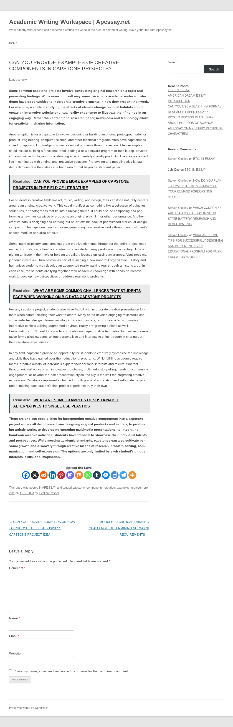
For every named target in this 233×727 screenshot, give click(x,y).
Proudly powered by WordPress (28, 708)
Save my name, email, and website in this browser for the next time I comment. (72, 671)
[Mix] (79, 475)
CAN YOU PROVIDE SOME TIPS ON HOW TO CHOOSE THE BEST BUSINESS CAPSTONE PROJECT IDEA (42, 528)
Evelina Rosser (49, 493)
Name (14, 618)
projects (136, 487)
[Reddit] (44, 475)
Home (13, 43)
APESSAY (49, 487)
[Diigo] (115, 475)
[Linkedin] (52, 475)
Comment (17, 568)
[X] (35, 475)
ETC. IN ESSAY (179, 90)
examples (123, 487)
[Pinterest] (61, 475)
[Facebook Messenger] (106, 475)
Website (15, 653)
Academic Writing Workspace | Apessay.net (69, 21)
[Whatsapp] (88, 475)
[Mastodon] (70, 475)
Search (172, 62)
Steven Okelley (178, 158)
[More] (132, 475)
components (94, 487)
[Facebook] (26, 475)
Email (14, 636)
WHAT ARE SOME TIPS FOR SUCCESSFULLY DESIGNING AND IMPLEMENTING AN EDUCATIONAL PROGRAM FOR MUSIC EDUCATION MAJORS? (195, 246)
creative (109, 487)
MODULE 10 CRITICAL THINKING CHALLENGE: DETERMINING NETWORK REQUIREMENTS (119, 528)
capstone (79, 487)
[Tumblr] (97, 475)
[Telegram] (123, 475)
